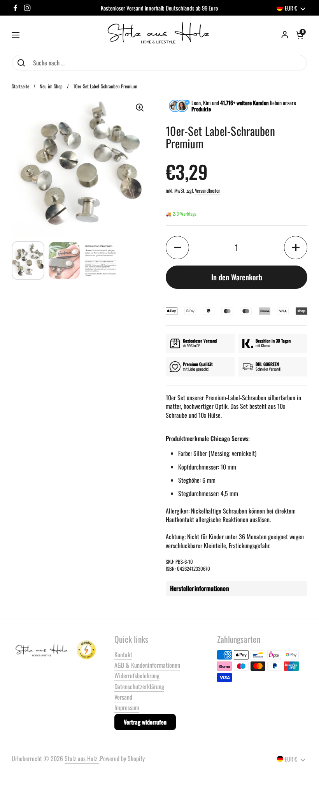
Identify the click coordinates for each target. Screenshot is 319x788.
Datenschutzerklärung (139, 686)
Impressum (126, 707)
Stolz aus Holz (82, 758)
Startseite (20, 86)
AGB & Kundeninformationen (147, 665)
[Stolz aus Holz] (159, 35)
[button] (299, 35)
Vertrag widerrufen (145, 722)
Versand (123, 697)
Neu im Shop (51, 86)
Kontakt (123, 654)
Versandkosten (208, 190)
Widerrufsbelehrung (137, 675)
